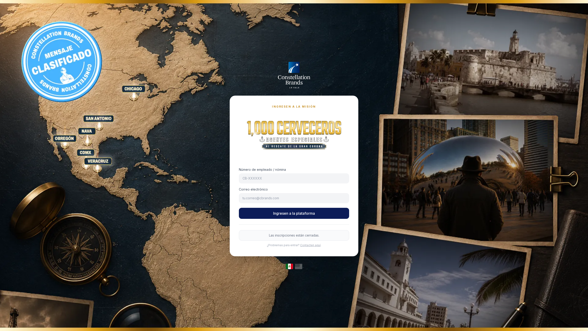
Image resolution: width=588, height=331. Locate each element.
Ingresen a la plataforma (294, 213)
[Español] (289, 266)
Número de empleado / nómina (262, 169)
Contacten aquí (310, 245)
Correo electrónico (253, 189)
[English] (298, 266)
